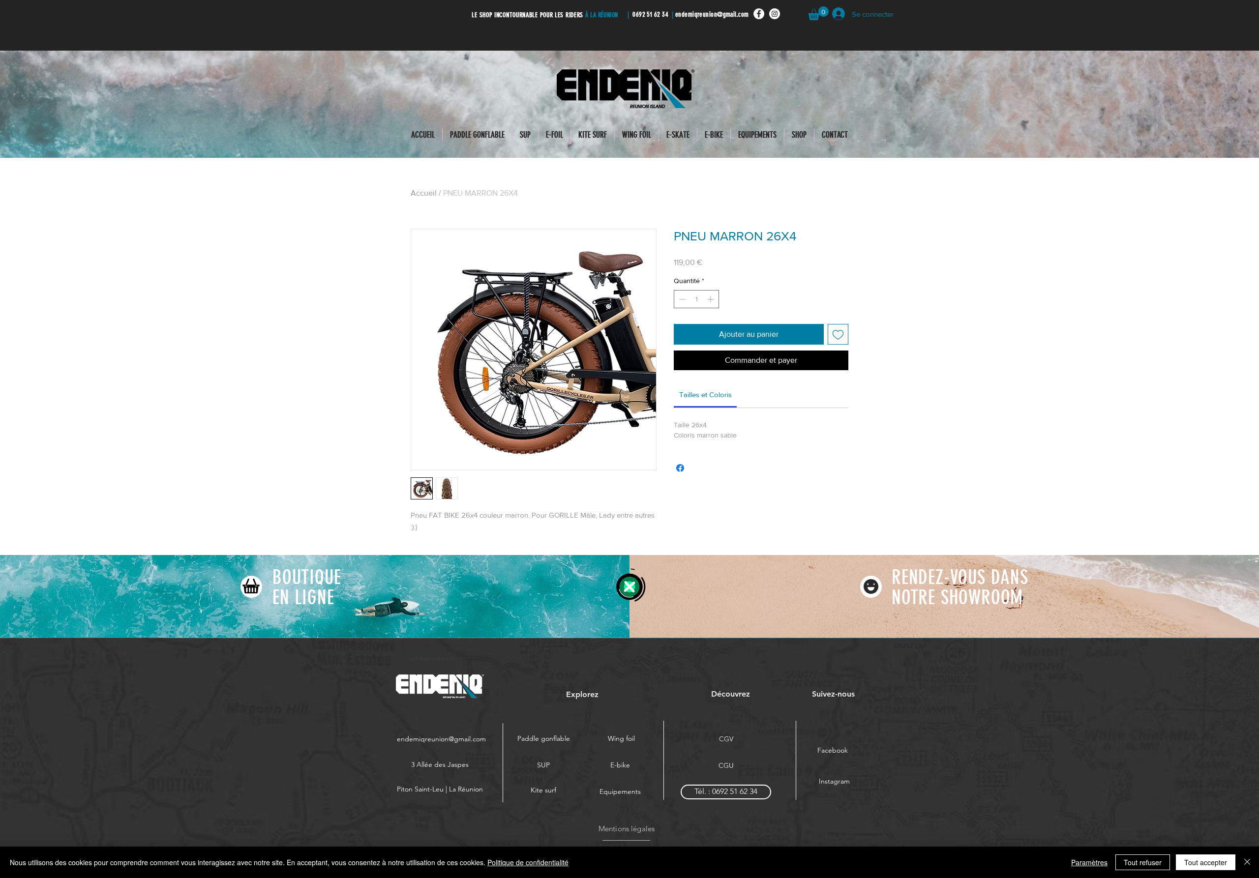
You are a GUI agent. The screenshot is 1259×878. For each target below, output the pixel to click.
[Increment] (711, 299)
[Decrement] (681, 299)
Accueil (424, 193)
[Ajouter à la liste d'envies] (838, 334)
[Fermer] (1247, 862)
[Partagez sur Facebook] (680, 468)
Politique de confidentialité (528, 862)
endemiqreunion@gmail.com (712, 14)
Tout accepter (1205, 862)
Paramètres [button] (1089, 862)
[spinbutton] (696, 299)
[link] (705, 394)
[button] (818, 13)
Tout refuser (1143, 862)
